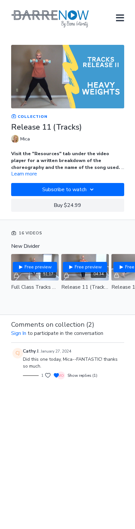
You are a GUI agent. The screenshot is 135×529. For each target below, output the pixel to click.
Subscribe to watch (64, 189)
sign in (18, 333)
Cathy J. (31, 351)
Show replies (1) (82, 375)
